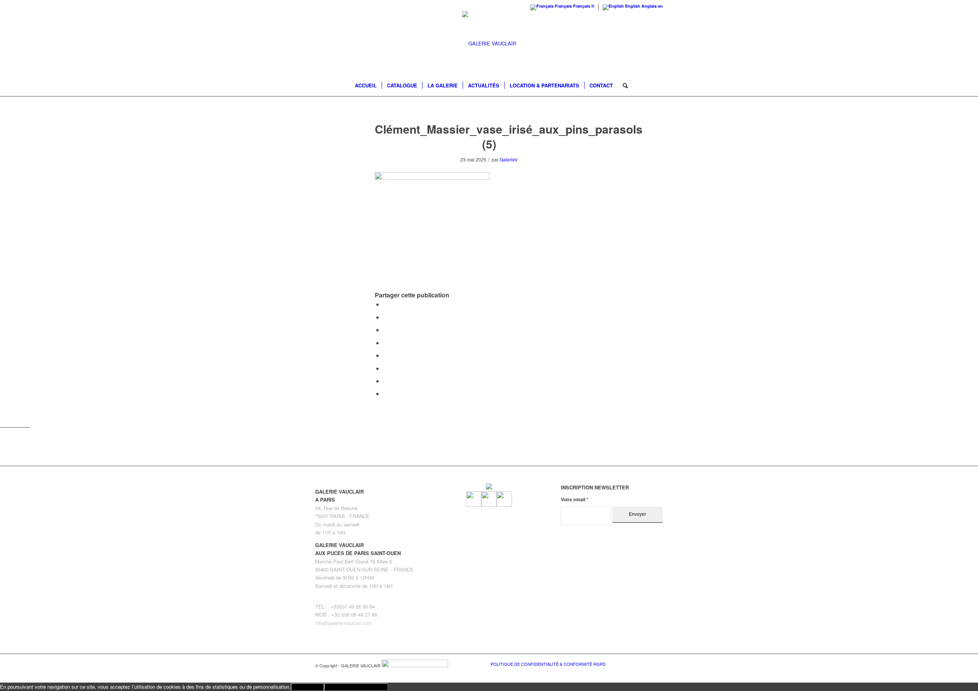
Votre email (574, 499)
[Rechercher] (623, 85)
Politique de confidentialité (356, 687)
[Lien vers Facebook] (634, 663)
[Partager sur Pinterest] (385, 330)
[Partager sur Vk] (385, 368)
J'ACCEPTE (307, 687)
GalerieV (509, 159)
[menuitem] (366, 85)
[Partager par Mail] (385, 393)
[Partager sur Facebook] (385, 304)
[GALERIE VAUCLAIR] (489, 43)
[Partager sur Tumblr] (385, 355)
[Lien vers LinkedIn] (657, 663)
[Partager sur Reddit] (385, 381)
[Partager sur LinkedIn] (385, 343)
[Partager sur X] (385, 317)
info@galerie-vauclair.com (343, 622)
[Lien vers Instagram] (645, 663)
